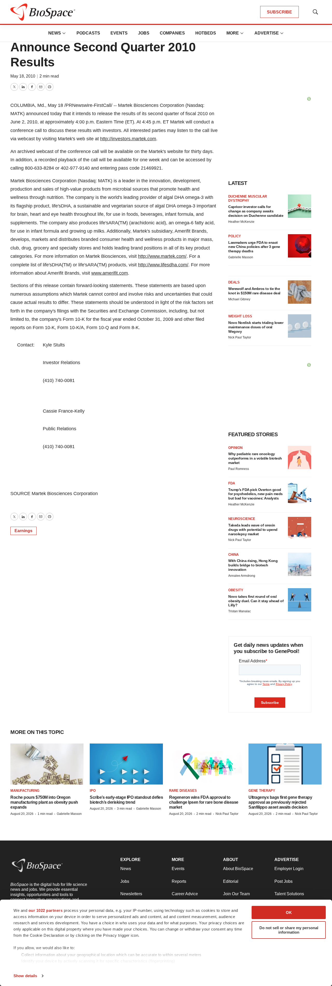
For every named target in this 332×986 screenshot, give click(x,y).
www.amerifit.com (109, 273)
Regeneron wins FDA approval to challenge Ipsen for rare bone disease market (203, 802)
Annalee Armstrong (241, 576)
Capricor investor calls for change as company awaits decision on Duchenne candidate (255, 211)
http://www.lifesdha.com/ (163, 264)
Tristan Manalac (239, 611)
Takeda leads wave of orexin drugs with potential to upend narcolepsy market (253, 529)
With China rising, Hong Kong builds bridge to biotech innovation (253, 565)
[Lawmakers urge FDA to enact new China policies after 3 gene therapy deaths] (299, 246)
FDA (231, 483)
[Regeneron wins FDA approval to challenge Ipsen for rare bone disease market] (205, 764)
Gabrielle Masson (240, 257)
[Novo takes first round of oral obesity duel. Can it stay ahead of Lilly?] (299, 600)
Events (119, 33)
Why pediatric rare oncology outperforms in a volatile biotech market (255, 458)
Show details (25, 976)
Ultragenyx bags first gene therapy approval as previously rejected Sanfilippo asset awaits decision (280, 802)
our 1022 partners (46, 910)
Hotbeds (205, 33)
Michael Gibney (239, 299)
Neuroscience (241, 519)
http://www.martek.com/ (162, 256)
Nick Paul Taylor (239, 337)
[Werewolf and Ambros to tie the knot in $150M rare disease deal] (299, 292)
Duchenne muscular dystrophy (247, 199)
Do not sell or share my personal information (288, 930)
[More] (64, 33)
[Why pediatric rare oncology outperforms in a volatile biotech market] (299, 457)
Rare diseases (183, 791)
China (233, 555)
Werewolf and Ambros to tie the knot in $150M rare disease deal (254, 291)
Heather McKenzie (241, 222)
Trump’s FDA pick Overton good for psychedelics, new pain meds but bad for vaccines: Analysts (255, 494)
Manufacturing (24, 791)
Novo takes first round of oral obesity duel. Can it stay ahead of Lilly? (255, 600)
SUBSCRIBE (279, 12)
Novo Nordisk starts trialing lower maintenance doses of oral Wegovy (255, 327)
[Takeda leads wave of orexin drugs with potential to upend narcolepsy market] (299, 528)
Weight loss (240, 316)
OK (289, 912)
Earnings (23, 531)
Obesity (235, 590)
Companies (172, 33)
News (54, 33)
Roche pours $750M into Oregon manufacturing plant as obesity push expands (44, 802)
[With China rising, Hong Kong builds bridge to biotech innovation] (299, 564)
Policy (234, 236)
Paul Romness (238, 469)
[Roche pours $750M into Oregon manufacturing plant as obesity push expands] (47, 764)
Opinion (235, 448)
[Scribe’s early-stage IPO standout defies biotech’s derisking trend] (126, 764)
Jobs (143, 33)
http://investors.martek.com (128, 138)
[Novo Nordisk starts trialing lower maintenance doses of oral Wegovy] (299, 326)
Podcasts (88, 33)
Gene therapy (261, 791)
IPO (93, 791)
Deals (234, 282)
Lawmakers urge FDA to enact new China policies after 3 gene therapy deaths (254, 246)
